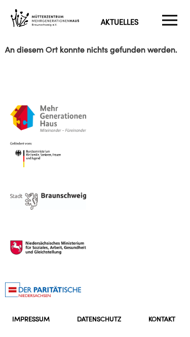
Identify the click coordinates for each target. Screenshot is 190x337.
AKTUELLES (120, 22)
